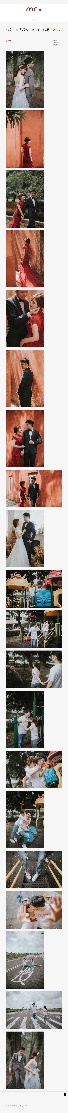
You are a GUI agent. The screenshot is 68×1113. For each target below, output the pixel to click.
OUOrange (27, 1106)
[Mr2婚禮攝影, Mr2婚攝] (34, 10)
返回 (9, 41)
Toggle (34, 2)
